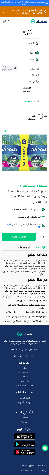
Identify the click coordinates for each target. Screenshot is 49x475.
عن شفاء (34, 69)
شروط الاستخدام (41, 471)
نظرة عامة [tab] (41, 247)
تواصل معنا (33, 81)
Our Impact (24, 372)
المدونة (35, 75)
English (28, 101)
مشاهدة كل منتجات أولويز (34, 186)
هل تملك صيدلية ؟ (24, 385)
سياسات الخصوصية (27, 471)
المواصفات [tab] (24, 247)
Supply (24, 418)
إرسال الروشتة (24, 398)
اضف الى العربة (19, 237)
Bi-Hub (24, 422)
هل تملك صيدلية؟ (27, 89)
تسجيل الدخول (28, 32)
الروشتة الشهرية (24, 402)
